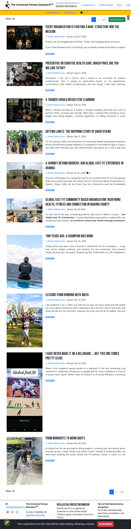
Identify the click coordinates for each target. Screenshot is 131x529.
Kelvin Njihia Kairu (57, 36)
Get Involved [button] (52, 12)
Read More (50, 54)
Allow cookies (105, 524)
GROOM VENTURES (35, 515)
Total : (9, 18)
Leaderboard (88, 5)
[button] (82, 12)
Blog (119, 5)
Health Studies (106, 5)
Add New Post (117, 19)
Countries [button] (70, 12)
